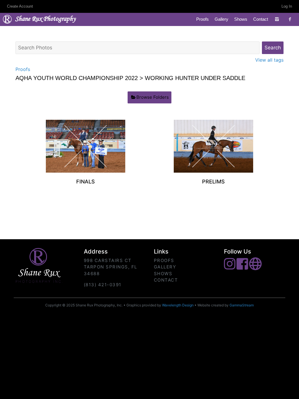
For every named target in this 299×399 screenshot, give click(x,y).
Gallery (221, 19)
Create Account (20, 6)
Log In (286, 6)
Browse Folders (152, 97)
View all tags (269, 60)
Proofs (202, 19)
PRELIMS (213, 181)
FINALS (85, 181)
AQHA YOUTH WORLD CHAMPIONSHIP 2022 (76, 78)
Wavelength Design (178, 305)
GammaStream (242, 305)
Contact (260, 19)
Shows (240, 19)
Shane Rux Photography (45, 19)
